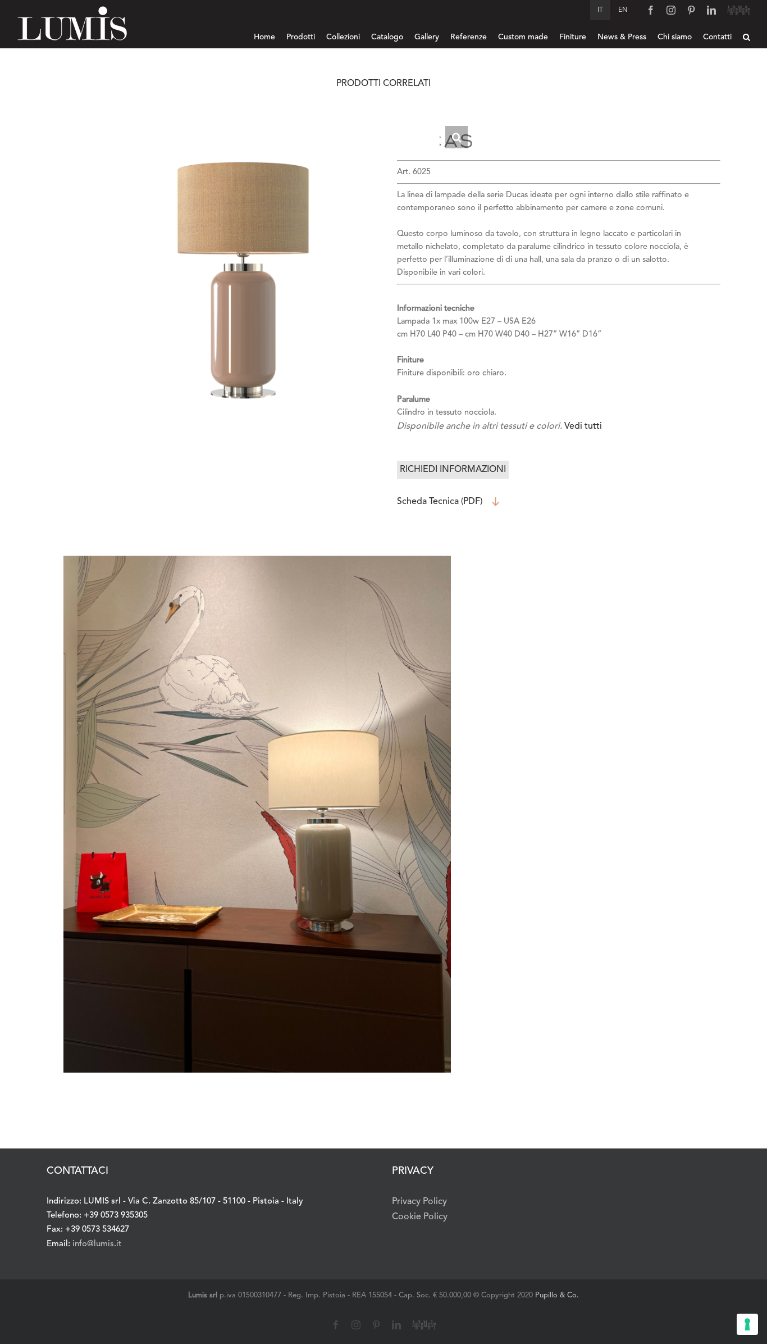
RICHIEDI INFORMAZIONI (453, 469)
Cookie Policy (420, 1217)
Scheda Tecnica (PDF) (439, 501)
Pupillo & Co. (557, 1295)
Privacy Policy (419, 1201)
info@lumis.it (97, 1244)
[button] (746, 37)
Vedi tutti (583, 426)
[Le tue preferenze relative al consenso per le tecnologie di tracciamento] (747, 1324)
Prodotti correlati (383, 83)
